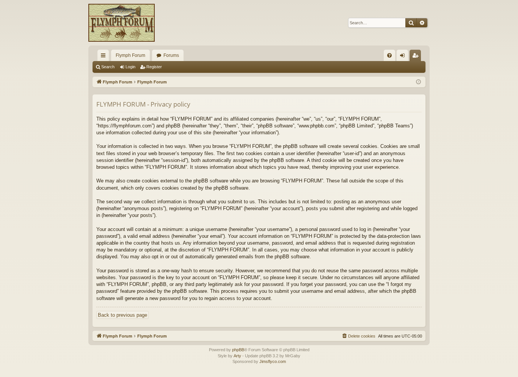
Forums (171, 55)
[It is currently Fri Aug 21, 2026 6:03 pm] (418, 82)
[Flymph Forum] (121, 23)
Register (154, 66)
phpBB (238, 349)
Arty (237, 355)
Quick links (104, 57)
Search (108, 66)
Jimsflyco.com (272, 361)
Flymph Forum (130, 55)
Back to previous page (122, 315)
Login (130, 66)
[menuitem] (389, 55)
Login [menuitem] (404, 57)
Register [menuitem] (417, 57)
